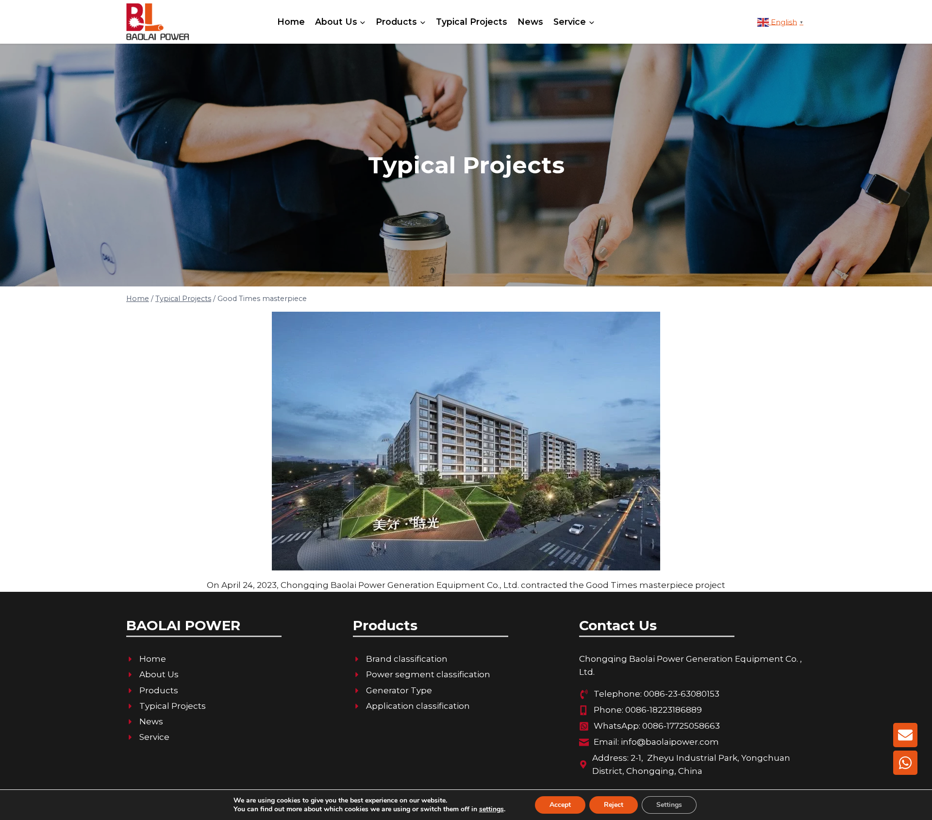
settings (491, 809)
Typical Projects (471, 22)
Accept (560, 804)
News (530, 22)
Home (291, 22)
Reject (613, 804)
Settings (669, 804)
